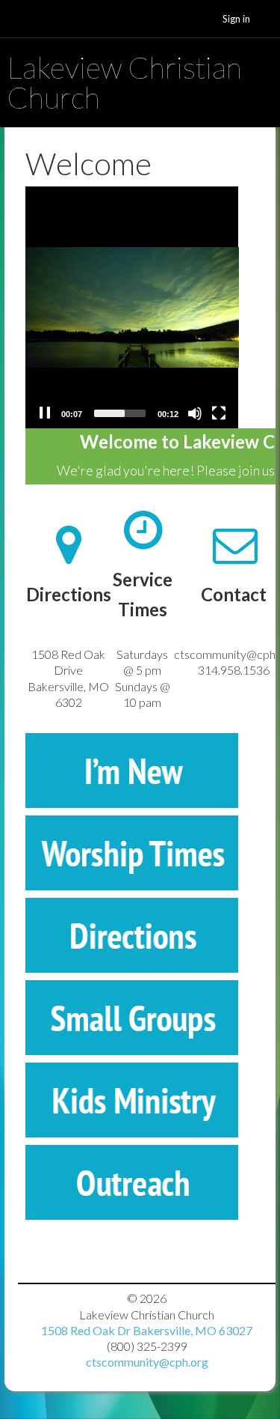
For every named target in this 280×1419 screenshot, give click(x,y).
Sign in (236, 19)
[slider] (120, 413)
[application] (132, 307)
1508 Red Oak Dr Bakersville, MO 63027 (146, 1330)
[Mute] (194, 413)
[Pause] (44, 413)
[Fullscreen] (218, 413)
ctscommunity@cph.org (147, 1362)
